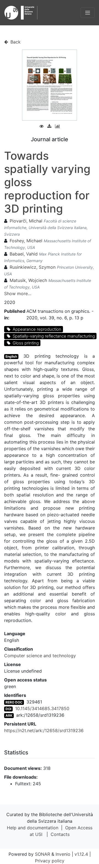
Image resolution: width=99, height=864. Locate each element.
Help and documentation (32, 827)
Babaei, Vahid (24, 254)
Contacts (60, 834)
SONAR (42, 854)
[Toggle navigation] (88, 12)
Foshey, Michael (26, 240)
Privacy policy (49, 860)
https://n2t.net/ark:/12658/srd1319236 (44, 730)
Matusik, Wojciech (28, 280)
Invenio (63, 854)
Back (15, 42)
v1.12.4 (81, 854)
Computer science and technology (40, 655)
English (11, 356)
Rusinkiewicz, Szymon (33, 267)
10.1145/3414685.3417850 (42, 708)
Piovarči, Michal (26, 221)
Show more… (17, 293)
